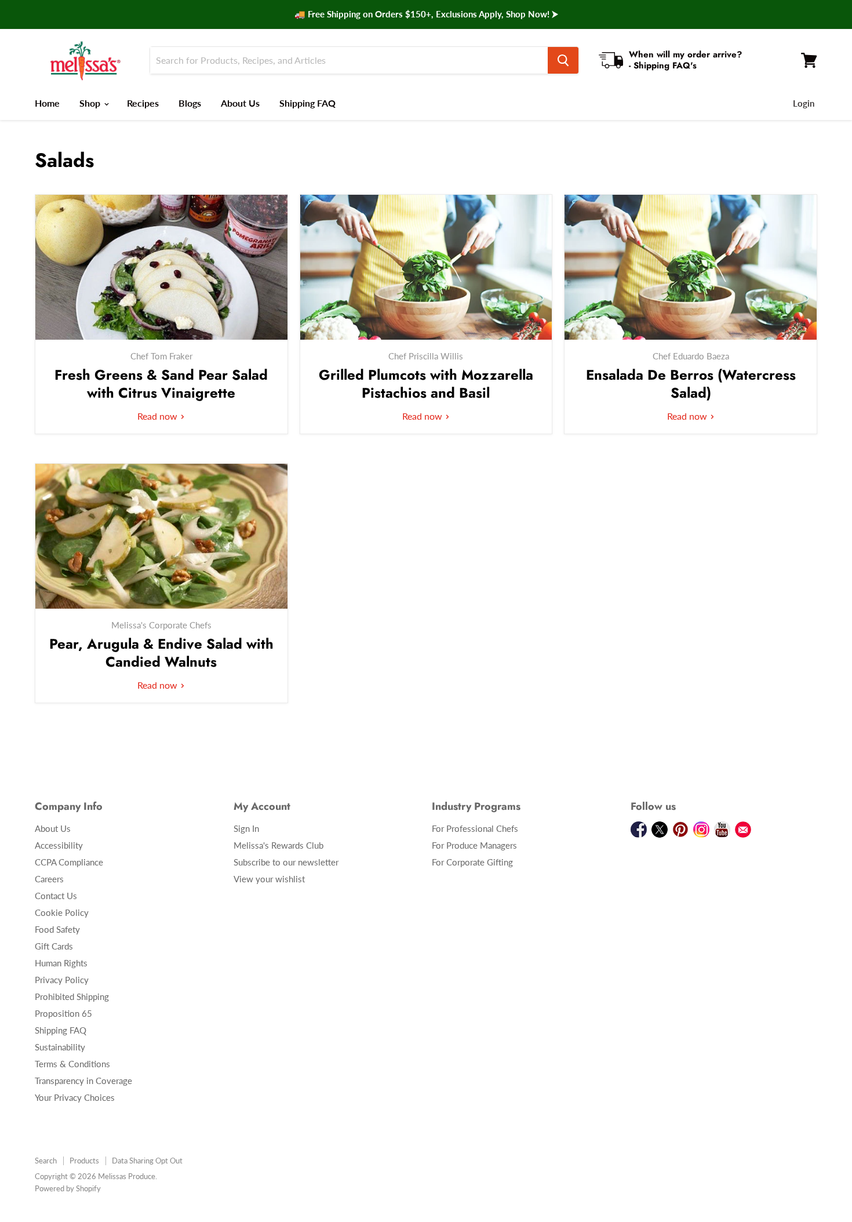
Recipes (143, 102)
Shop (91, 102)
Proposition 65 (63, 1013)
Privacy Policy (62, 979)
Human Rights (61, 963)
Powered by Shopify (68, 1188)
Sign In (246, 828)
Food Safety (57, 929)
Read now (158, 415)
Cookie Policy (62, 912)
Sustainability (60, 1047)
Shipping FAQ (307, 102)
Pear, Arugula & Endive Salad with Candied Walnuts (161, 653)
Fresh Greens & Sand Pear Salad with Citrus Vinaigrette (161, 384)
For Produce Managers (474, 845)
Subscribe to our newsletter (286, 862)
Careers (49, 879)
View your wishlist (269, 879)
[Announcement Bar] (426, 14)
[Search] (563, 60)
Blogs (190, 102)
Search (46, 1160)
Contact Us (56, 895)
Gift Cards (54, 946)
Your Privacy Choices (75, 1097)
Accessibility (59, 845)
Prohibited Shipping (72, 996)
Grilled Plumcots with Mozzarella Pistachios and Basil (426, 384)
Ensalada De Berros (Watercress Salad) (691, 384)
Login (803, 103)
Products (84, 1160)
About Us (240, 102)
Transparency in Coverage (83, 1080)
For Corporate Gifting (472, 862)
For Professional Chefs (475, 828)
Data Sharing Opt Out (147, 1160)
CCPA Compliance (69, 862)
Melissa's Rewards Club (278, 845)
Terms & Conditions (72, 1064)
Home (47, 102)
